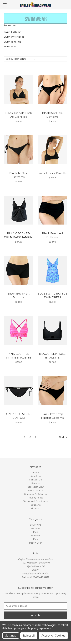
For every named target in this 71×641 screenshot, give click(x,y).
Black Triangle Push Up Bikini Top (18, 115)
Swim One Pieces (14, 36)
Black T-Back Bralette (52, 173)
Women (35, 535)
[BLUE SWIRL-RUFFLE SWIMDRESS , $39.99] (52, 270)
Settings (10, 635)
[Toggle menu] (4, 4)
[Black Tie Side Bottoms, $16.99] (18, 150)
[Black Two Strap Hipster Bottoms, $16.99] (52, 391)
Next (62, 437)
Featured (35, 528)
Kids (35, 539)
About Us (36, 476)
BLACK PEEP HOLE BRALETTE (52, 355)
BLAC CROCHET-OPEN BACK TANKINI (18, 235)
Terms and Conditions (35, 501)
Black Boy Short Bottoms (18, 295)
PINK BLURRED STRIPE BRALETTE (18, 355)
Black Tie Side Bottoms (18, 175)
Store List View (36, 486)
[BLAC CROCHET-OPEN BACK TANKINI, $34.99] (18, 210)
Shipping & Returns (35, 494)
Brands (35, 483)
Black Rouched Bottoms (52, 235)
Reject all (29, 635)
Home (35, 472)
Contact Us (35, 479)
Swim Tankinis (12, 41)
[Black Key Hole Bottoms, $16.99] (52, 90)
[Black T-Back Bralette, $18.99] (52, 150)
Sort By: (9, 59)
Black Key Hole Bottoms (52, 115)
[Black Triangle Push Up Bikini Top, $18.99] (18, 90)
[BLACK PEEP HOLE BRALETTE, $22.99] (52, 330)
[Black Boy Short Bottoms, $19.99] (18, 270)
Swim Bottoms (12, 31)
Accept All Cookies (53, 635)
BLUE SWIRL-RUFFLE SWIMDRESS (52, 295)
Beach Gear (35, 542)
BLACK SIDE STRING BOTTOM (19, 416)
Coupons (36, 504)
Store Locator (35, 490)
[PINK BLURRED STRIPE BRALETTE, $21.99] (18, 330)
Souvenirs (35, 524)
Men (35, 532)
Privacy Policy (35, 497)
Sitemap (35, 508)
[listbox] (25, 59)
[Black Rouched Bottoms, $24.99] (52, 210)
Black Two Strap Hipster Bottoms (52, 416)
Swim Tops (10, 46)
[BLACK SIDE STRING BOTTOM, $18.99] (18, 391)
